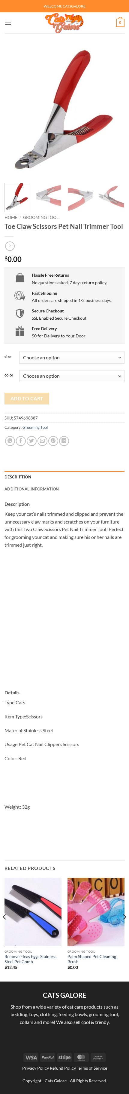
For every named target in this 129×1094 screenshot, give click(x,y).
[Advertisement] (64, 619)
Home (10, 217)
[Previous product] (9, 246)
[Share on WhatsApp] (10, 441)
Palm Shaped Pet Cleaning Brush (92, 959)
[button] (8, 22)
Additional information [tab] (31, 489)
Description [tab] (17, 477)
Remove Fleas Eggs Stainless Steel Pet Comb (30, 959)
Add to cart (27, 398)
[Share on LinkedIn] (64, 441)
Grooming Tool (40, 217)
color (8, 375)
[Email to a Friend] (42, 441)
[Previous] (14, 112)
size (7, 357)
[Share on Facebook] (21, 441)
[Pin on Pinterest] (53, 441)
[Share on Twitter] (32, 441)
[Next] (114, 112)
